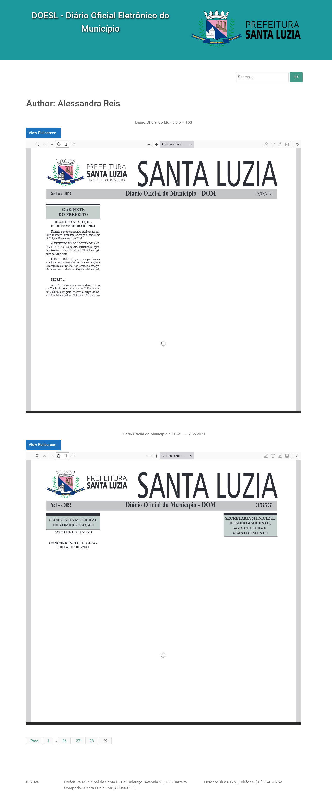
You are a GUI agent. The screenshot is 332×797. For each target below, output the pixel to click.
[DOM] (246, 29)
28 (91, 740)
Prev (34, 740)
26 (64, 740)
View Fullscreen (42, 132)
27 (78, 740)
